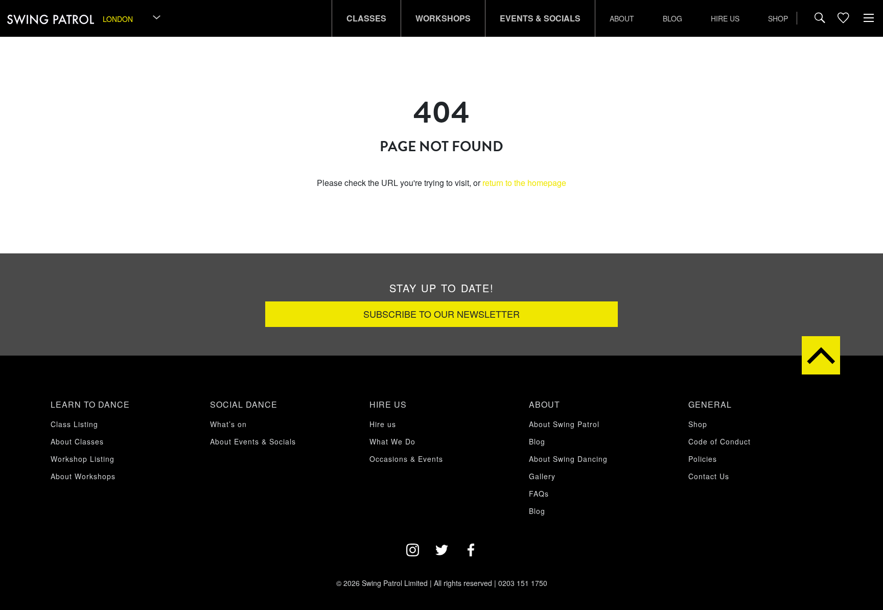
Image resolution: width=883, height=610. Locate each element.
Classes (366, 18)
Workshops (443, 18)
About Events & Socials (253, 441)
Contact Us (708, 476)
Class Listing (74, 424)
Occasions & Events (406, 459)
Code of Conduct (719, 441)
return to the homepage (524, 183)
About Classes (77, 441)
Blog (672, 18)
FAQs (539, 493)
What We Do (392, 441)
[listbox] (132, 19)
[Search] (819, 18)
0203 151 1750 (522, 583)
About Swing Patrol (564, 424)
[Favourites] (843, 18)
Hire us (725, 18)
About (622, 18)
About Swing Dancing (568, 459)
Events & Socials (540, 18)
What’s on (228, 424)
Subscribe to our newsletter (441, 313)
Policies (702, 459)
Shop (778, 18)
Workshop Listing (82, 459)
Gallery (542, 476)
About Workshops (83, 476)
